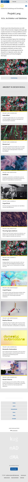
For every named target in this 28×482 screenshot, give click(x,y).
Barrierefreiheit (14, 477)
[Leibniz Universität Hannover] (5, 1)
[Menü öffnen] (26, 6)
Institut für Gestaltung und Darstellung (12, 8)
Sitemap (22, 477)
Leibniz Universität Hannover (12, 475)
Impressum (23, 475)
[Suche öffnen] (26, 1)
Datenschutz (7, 477)
